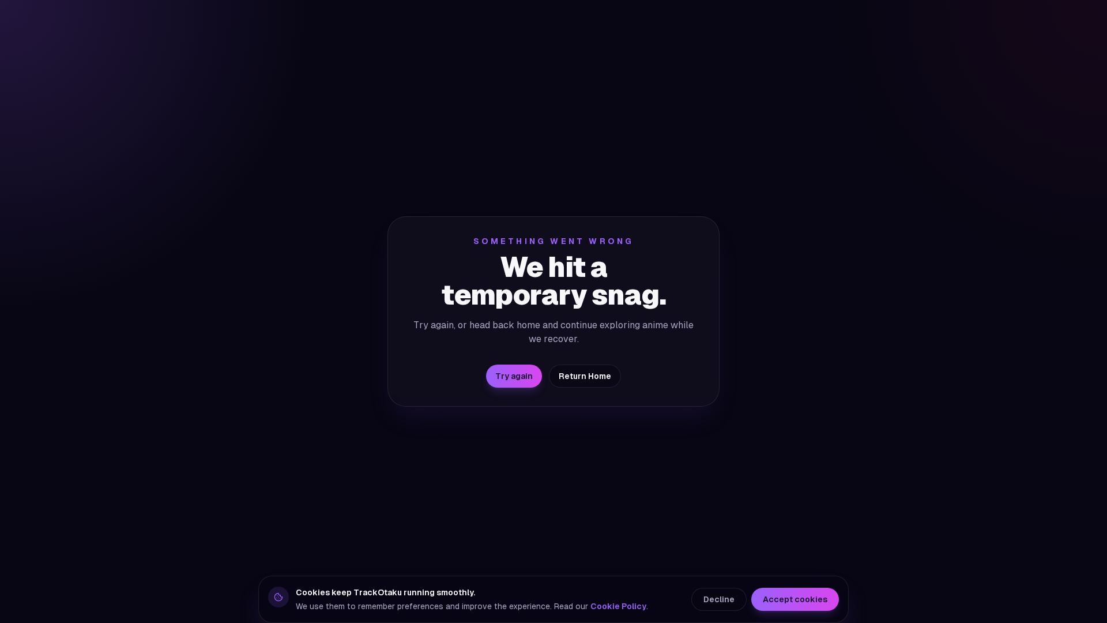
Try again (514, 376)
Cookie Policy (618, 606)
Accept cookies (795, 599)
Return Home (585, 376)
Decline (719, 599)
